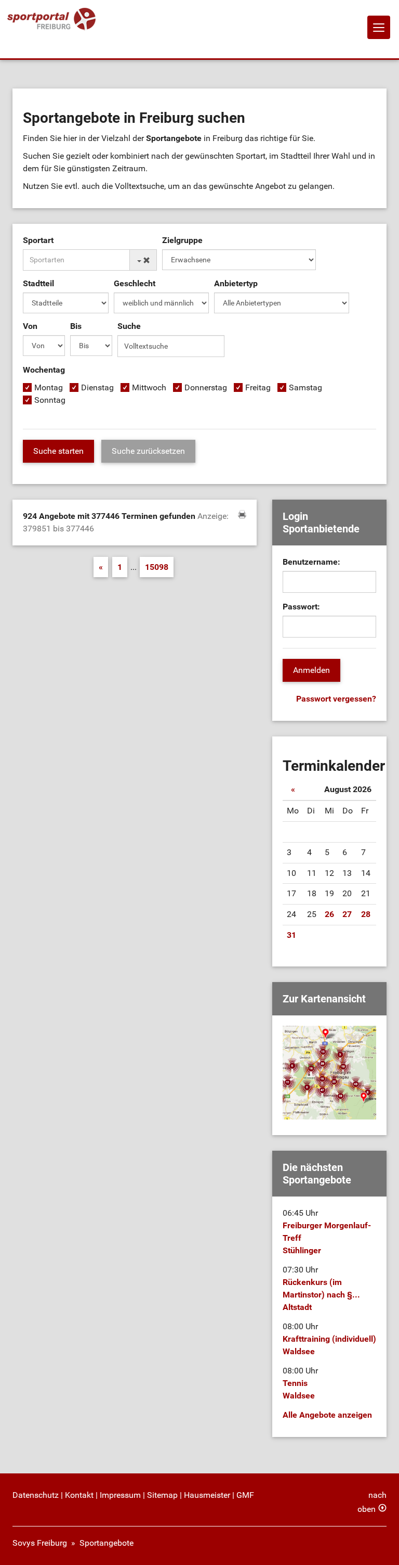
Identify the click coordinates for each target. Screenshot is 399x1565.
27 (347, 914)
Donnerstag (205, 387)
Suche (129, 326)
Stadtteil (38, 283)
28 (365, 914)
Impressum (120, 1495)
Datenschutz (35, 1495)
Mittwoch (149, 387)
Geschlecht (134, 283)
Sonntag (49, 400)
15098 (156, 567)
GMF (245, 1495)
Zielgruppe (182, 240)
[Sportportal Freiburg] (51, 19)
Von (30, 326)
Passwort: (301, 607)
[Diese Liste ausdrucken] (242, 514)
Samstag (305, 387)
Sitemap (162, 1495)
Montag (48, 387)
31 (291, 935)
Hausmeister (207, 1495)
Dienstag (97, 387)
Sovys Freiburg (39, 1543)
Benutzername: (311, 562)
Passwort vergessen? (336, 699)
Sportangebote (106, 1543)
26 (329, 914)
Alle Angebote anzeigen (327, 1415)
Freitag (258, 387)
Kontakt (79, 1495)
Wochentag (44, 370)
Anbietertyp (236, 283)
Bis (76, 326)
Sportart (38, 240)
